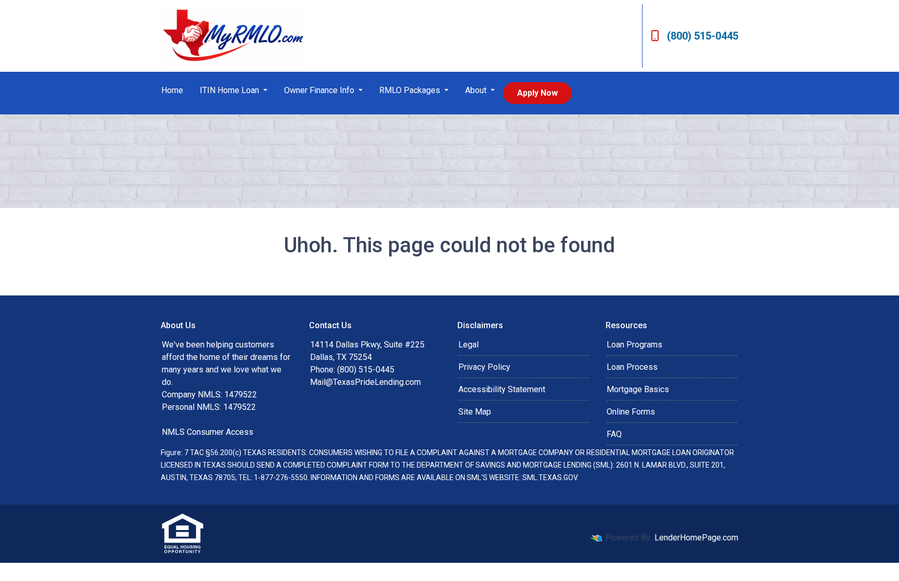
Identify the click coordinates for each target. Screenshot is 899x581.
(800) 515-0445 (702, 36)
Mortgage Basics (638, 389)
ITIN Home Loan (230, 90)
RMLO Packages (410, 90)
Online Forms (631, 412)
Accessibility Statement (501, 389)
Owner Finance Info (320, 90)
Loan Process (632, 367)
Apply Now (537, 93)
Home (172, 90)
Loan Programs (634, 345)
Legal (468, 345)
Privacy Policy (484, 367)
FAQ (614, 434)
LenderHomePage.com (696, 538)
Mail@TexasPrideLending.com (365, 382)
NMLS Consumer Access (207, 432)
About (477, 90)
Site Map (474, 412)
